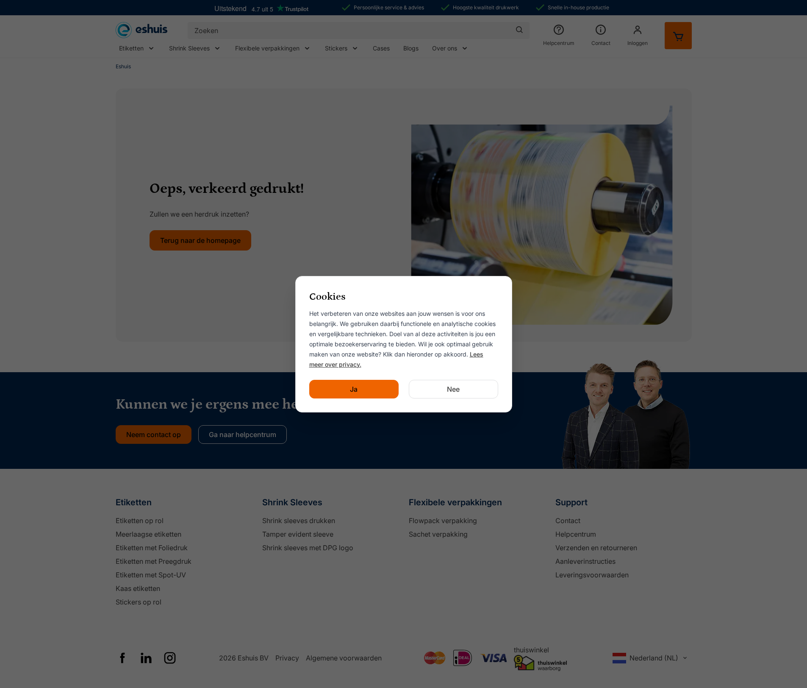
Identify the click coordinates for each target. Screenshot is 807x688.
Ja (354, 389)
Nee (453, 389)
